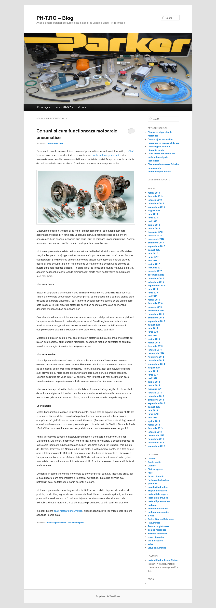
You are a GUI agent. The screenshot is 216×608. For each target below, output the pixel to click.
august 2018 (154, 210)
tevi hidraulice (155, 540)
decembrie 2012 (156, 435)
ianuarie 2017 (155, 271)
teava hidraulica (156, 537)
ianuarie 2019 (155, 199)
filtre (150, 472)
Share (131, 151)
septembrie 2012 (156, 446)
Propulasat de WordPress (108, 596)
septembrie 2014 (156, 364)
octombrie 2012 (156, 442)
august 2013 (154, 406)
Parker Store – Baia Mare (161, 519)
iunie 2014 (153, 374)
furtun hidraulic (156, 476)
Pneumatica (154, 522)
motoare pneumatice (56, 522)
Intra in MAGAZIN (64, 107)
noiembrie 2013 (156, 396)
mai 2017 (152, 260)
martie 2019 (154, 192)
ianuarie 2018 (155, 235)
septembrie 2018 (156, 206)
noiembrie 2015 (156, 314)
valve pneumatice (157, 547)
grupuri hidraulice (157, 490)
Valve (150, 544)
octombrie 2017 (156, 242)
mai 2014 (152, 378)
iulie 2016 (153, 289)
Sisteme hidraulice (157, 533)
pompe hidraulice (157, 529)
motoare (152, 504)
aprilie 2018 (154, 224)
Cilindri (152, 458)
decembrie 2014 (156, 353)
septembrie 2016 (156, 285)
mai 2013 (152, 417)
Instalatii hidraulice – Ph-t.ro (163, 560)
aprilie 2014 (154, 381)
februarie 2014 (155, 388)
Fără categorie (155, 469)
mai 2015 (152, 335)
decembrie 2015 (156, 310)
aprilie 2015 (154, 339)
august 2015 (154, 324)
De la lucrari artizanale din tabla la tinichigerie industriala (161, 157)
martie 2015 (154, 342)
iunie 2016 (153, 292)
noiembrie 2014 (156, 356)
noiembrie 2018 (156, 203)
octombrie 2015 (156, 317)
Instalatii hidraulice (158, 497)
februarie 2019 (155, 196)
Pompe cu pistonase (158, 526)
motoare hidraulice (158, 508)
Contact (82, 107)
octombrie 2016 (156, 281)
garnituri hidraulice (158, 487)
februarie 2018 (155, 231)
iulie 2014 (153, 371)
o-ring (151, 515)
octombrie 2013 (156, 399)
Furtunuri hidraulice (158, 479)
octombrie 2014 (156, 360)
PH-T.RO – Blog (54, 17)
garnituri (152, 483)
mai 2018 (152, 221)
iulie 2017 (153, 253)
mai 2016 (152, 296)
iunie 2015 (153, 331)
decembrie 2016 (156, 274)
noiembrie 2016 (156, 278)
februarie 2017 (155, 267)
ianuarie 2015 (155, 349)
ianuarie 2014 (155, 392)
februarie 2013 (155, 428)
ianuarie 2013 (155, 431)
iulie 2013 (153, 410)
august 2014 (154, 367)
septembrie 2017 (156, 246)
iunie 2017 (153, 256)
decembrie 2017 (156, 239)
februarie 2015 (155, 346)
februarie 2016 (155, 303)
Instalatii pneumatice (159, 501)
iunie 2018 (153, 217)
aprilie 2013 (154, 421)
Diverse (152, 465)
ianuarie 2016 (155, 306)
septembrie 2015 (156, 321)
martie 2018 (154, 228)
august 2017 (154, 249)
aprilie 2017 (154, 264)
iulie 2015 (153, 328)
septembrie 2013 (156, 403)
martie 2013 (154, 424)
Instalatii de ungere (158, 494)
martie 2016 (154, 299)
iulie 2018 (153, 214)
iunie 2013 (153, 413)
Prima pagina (43, 107)
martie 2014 (154, 385)
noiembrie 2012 (156, 438)
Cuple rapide (154, 462)
